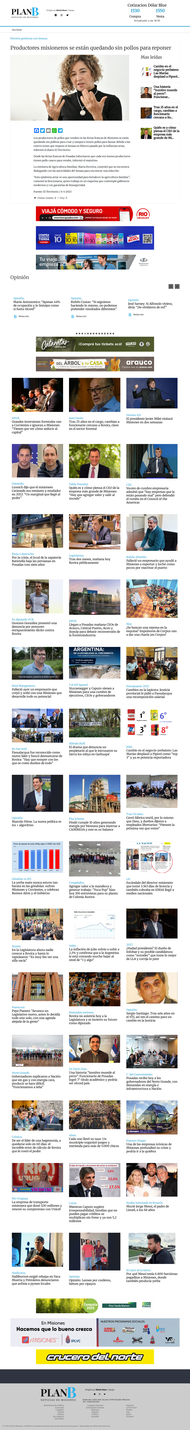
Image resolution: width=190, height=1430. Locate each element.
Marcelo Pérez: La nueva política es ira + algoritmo (36, 823)
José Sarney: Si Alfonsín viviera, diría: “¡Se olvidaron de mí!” (35, 305)
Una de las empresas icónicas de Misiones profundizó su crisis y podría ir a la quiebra (149, 1147)
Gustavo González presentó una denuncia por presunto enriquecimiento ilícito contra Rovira (34, 628)
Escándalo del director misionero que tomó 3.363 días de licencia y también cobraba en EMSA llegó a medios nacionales (150, 888)
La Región (60, 1410)
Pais (128, 1412)
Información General (95, 1407)
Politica (95, 1414)
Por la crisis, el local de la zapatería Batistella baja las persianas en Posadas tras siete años (36, 561)
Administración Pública (54, 1405)
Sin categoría (58, 1416)
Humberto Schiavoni (143, 314)
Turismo (130, 1416)
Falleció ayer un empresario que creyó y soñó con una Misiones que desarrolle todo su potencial (37, 693)
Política (60, 1414)
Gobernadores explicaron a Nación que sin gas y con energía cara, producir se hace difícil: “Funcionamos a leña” (36, 1082)
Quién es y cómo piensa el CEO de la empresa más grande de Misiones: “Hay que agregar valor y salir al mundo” (94, 493)
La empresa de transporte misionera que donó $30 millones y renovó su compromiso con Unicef (37, 1205)
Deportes (130, 1405)
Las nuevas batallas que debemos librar (151, 305)
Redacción (24, 314)
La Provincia (131, 1407)
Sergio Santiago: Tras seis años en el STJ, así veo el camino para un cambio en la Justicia (150, 1017)
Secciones (17, 29)
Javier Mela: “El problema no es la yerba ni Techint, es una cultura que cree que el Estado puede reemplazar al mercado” (94, 305)
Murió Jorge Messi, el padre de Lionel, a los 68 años (147, 1208)
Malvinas (95, 1410)
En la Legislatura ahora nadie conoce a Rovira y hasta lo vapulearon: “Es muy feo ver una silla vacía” (35, 955)
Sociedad (95, 1416)
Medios (129, 1410)
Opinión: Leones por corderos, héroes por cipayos (90, 1282)
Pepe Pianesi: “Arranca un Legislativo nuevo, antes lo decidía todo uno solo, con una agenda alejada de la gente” (36, 1016)
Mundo (61, 1412)
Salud (128, 1414)
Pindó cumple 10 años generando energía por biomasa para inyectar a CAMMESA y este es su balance (94, 826)
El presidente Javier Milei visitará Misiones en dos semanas (149, 420)
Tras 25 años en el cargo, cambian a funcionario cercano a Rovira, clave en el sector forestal (94, 425)
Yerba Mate (59, 1419)
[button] (177, 286)
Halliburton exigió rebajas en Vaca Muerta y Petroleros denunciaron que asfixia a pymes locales (36, 1280)
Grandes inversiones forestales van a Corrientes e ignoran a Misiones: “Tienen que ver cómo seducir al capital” (36, 427)
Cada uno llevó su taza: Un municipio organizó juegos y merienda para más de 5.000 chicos (94, 1142)
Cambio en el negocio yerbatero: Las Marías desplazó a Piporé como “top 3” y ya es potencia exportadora (152, 754)
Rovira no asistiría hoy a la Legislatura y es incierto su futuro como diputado (93, 1019)
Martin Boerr (61, 10)
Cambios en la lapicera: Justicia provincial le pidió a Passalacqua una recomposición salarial (149, 693)
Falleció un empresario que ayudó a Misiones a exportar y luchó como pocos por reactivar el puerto (151, 564)
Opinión (95, 1412)
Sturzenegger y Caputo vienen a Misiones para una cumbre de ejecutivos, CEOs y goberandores (92, 692)
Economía (59, 1407)
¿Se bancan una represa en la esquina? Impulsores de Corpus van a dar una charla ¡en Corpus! (151, 631)
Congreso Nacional (95, 1405)
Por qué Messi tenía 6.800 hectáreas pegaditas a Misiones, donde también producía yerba (152, 1277)
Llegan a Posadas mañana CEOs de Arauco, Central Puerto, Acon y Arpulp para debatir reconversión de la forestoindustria (94, 630)
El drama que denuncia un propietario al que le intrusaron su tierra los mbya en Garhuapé (93, 750)
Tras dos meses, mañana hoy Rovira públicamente (89, 560)
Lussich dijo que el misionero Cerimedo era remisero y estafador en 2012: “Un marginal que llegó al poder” (36, 492)
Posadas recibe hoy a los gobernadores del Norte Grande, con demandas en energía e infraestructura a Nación (151, 1083)
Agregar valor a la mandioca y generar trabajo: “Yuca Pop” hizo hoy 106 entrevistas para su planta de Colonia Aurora (93, 891)
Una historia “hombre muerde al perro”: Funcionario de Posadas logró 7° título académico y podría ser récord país (93, 1078)
